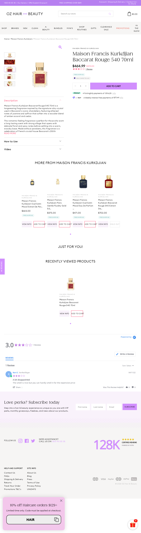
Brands (15, 28)
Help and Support (13, 468)
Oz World (132, 4)
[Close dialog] (61, 500)
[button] (18, 387)
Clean (35, 28)
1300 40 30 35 (10, 3)
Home (6, 39)
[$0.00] (129, 14)
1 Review (89, 69)
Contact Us (131, 2)
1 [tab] (70, 234)
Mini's (70, 28)
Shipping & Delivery (116, 2)
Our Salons (22, 3)
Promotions (122, 28)
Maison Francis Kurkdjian (21, 39)
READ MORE (10, 133)
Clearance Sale (106, 28)
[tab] (125, 354)
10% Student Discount (38, 3)
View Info (27, 224)
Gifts (93, 28)
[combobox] (128, 365)
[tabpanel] (32, 199)
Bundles (58, 28)
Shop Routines (82, 28)
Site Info (31, 468)
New (25, 28)
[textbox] (134, 366)
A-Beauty (46, 28)
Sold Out (115, 224)
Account (102, 2)
